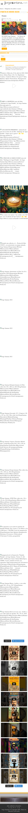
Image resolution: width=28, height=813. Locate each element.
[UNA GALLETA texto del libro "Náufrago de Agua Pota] (14, 199)
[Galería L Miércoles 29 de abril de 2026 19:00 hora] (14, 86)
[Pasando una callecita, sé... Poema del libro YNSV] (14, 256)
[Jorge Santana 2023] (14, 341)
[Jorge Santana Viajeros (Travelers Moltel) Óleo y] (14, 454)
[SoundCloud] (13, 808)
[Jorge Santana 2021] (14, 369)
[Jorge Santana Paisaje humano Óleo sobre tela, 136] (14, 483)
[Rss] (9, 808)
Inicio (1, 9)
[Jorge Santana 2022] (14, 312)
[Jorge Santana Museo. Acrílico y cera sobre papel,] (14, 596)
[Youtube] (11, 808)
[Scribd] (19, 808)
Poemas (5, 20)
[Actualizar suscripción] (27, 12)
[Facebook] (10, 808)
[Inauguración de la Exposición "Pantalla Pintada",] (14, 568)
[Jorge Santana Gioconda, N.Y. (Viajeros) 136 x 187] (14, 426)
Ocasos (4, 16)
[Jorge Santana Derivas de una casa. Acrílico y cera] (14, 624)
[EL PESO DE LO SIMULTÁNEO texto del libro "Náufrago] (14, 171)
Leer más (4, 48)
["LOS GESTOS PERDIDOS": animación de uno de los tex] (14, 142)
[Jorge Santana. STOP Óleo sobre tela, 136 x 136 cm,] (14, 511)
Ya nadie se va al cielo (12, 20)
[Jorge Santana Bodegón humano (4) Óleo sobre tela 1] (14, 397)
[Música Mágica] (17, 808)
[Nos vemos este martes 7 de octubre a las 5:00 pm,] (14, 227)
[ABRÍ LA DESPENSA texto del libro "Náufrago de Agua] (14, 114)
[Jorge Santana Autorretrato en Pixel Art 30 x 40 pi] (14, 284)
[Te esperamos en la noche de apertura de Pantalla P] (14, 539)
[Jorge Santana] (14, 3)
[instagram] (15, 808)
